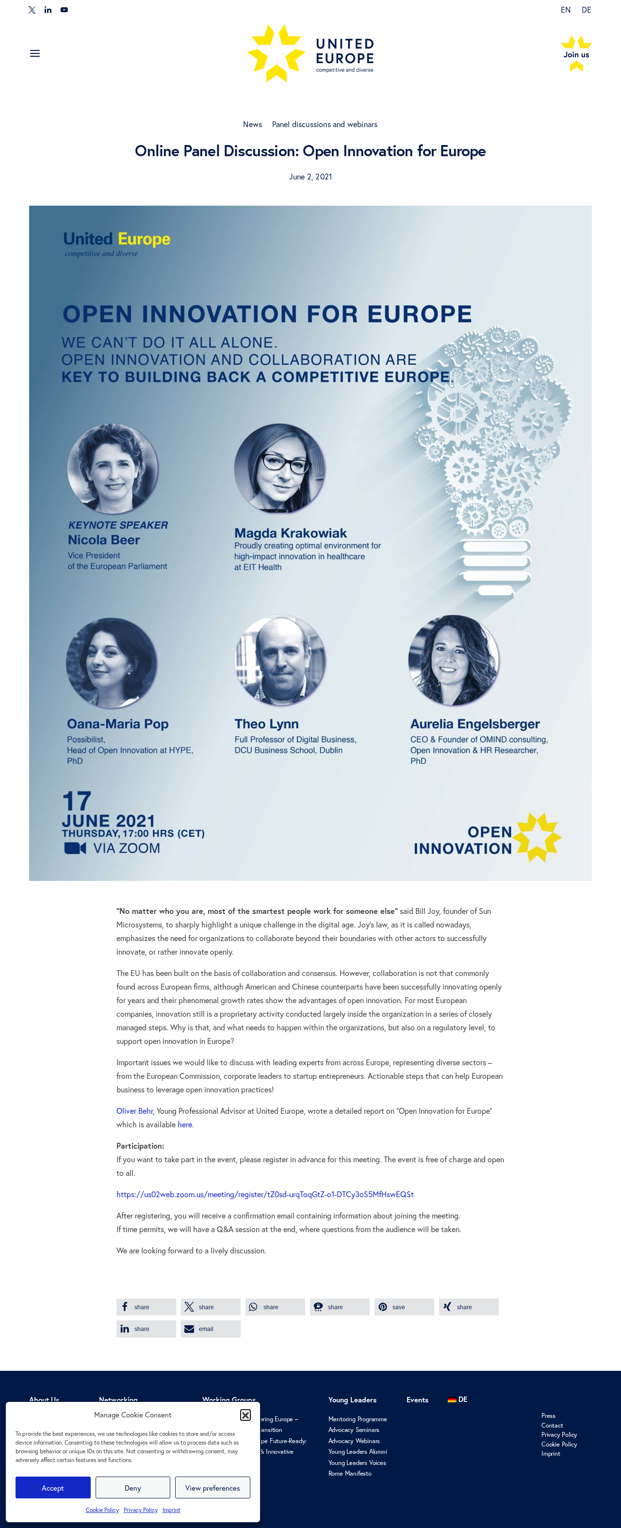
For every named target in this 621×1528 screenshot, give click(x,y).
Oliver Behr (134, 1110)
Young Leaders (352, 1399)
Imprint (171, 1509)
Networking (118, 1399)
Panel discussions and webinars (325, 124)
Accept (53, 1488)
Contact (552, 1425)
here (185, 1124)
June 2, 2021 (310, 176)
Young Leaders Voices (357, 1463)
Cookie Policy (102, 1509)
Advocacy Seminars (354, 1430)
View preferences (212, 1488)
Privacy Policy (141, 1509)
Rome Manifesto (350, 1473)
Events (417, 1399)
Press (548, 1416)
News (252, 124)
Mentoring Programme (357, 1419)
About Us (44, 1399)
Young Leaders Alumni (357, 1451)
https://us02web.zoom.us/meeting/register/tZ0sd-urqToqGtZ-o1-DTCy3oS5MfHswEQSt (265, 1194)
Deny (133, 1488)
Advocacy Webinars (354, 1441)
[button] (245, 1414)
